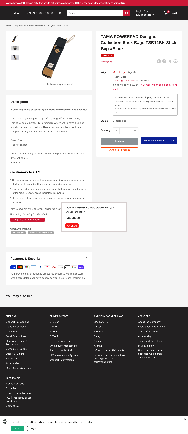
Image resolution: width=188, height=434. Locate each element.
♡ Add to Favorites (119, 149)
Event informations (60, 341)
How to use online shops (19, 393)
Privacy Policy (86, 422)
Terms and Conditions (150, 341)
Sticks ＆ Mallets (15, 353)
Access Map (145, 336)
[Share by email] (175, 61)
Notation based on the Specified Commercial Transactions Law (150, 353)
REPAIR (54, 336)
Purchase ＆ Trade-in (61, 350)
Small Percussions (16, 336)
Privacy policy (146, 345)
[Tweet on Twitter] (170, 61)
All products (20, 25)
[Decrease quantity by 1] (116, 131)
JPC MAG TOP (102, 321)
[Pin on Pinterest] (164, 61)
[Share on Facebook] (159, 61)
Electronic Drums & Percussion (16, 343)
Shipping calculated (124, 80)
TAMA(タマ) (106, 61)
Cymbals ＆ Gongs (16, 348)
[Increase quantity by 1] (135, 131)
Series (97, 341)
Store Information (148, 331)
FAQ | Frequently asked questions (19, 399)
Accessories (12, 363)
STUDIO (54, 321)
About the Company (149, 321)
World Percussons (16, 326)
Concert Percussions (17, 321)
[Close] (185, 419)
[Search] (126, 13)
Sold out (119, 141)
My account (143, 14)
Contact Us (12, 405)
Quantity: (106, 130)
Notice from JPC (15, 383)
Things (97, 336)
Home (8, 25)
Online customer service (63, 345)
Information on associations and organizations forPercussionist (109, 358)
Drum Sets (11, 331)
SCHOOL (55, 331)
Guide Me (11, 388)
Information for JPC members (110, 350)
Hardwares (12, 358)
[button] (159, 140)
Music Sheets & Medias (18, 368)
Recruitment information (151, 326)
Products (99, 331)
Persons (98, 326)
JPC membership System (64, 355)
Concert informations (62, 359)
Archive (98, 345)
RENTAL (54, 326)
